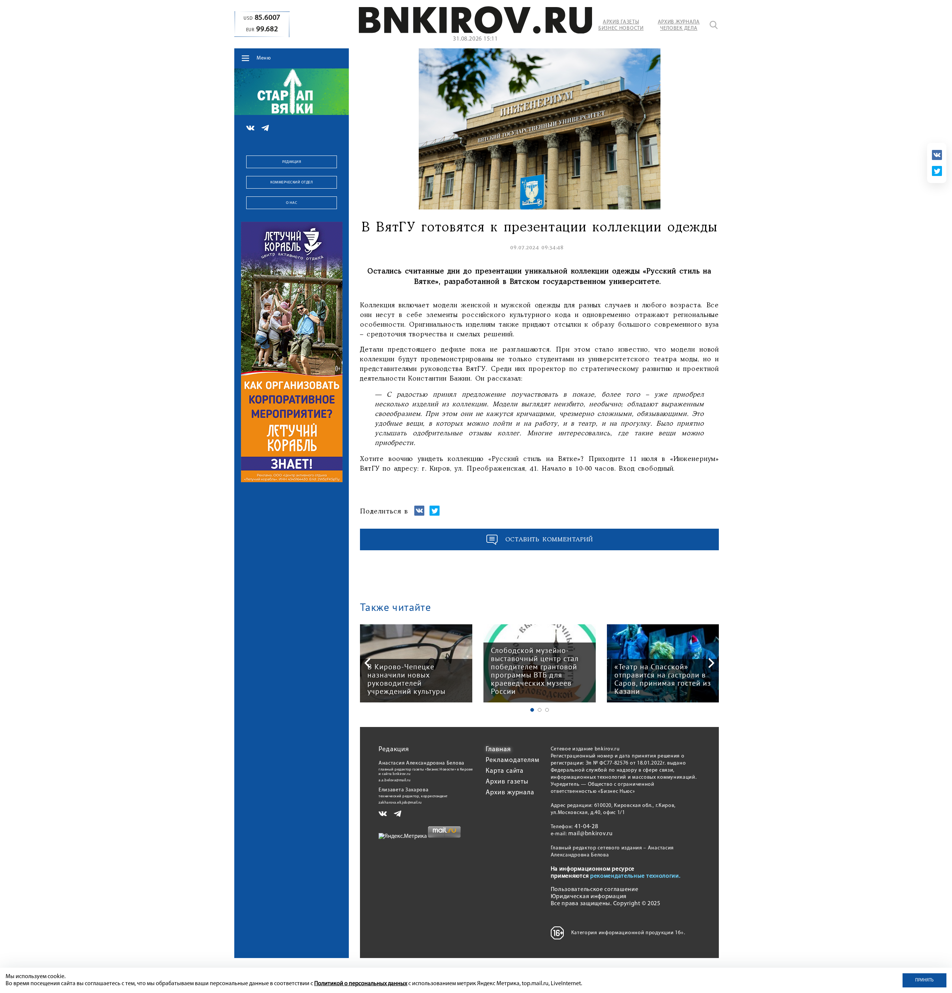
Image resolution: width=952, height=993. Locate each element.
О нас (292, 203)
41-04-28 (586, 827)
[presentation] (367, 663)
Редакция (291, 162)
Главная (498, 749)
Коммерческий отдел (291, 182)
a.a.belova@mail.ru (395, 780)
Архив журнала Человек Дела (679, 25)
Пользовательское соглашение (595, 890)
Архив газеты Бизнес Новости (621, 25)
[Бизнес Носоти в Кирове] (475, 32)
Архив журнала (510, 792)
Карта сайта (505, 771)
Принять (924, 980)
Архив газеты (507, 782)
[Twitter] (937, 171)
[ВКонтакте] (937, 155)
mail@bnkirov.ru (590, 834)
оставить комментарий (549, 539)
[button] (532, 710)
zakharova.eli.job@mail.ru (400, 803)
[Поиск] (714, 25)
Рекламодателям (513, 760)
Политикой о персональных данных (360, 984)
